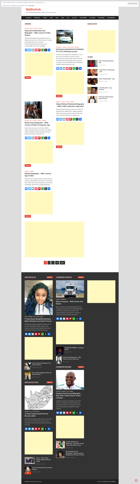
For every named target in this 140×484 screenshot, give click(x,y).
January (28, 17)
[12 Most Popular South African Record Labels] (39, 410)
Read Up (28, 77)
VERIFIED (40, 28)
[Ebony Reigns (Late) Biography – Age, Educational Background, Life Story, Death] (60, 451)
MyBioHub (33, 9)
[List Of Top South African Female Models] (28, 467)
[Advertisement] (39, 64)
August (74, 17)
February (37, 17)
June (62, 17)
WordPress (106, 481)
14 (57, 262)
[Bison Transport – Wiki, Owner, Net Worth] (70, 298)
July (68, 17)
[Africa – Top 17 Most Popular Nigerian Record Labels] (30, 458)
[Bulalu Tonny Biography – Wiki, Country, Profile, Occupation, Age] (39, 110)
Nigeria (36, 28)
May (57, 17)
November (101, 17)
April (51, 17)
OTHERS (34, 120)
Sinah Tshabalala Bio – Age (107, 78)
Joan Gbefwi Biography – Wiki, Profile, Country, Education (72, 358)
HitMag (113, 481)
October (92, 17)
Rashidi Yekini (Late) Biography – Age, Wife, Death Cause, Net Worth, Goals (75, 443)
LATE (67, 391)
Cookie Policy (32, 5)
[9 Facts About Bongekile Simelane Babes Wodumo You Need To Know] (39, 315)
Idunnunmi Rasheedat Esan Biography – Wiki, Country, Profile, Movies (38, 33)
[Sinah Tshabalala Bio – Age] (92, 79)
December (110, 17)
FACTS (26, 316)
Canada (58, 299)
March (45, 17)
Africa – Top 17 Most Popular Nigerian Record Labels (43, 459)
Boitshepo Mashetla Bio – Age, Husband (106, 97)
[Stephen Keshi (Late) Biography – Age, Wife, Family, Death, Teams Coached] (70, 390)
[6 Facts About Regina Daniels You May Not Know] (28, 373)
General (27, 28)
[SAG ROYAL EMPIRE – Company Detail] (60, 348)
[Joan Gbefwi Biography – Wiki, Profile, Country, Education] (58, 357)
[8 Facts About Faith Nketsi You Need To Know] (28, 363)
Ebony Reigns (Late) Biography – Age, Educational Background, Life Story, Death (75, 453)
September (83, 17)
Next (62, 262)
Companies (58, 47)
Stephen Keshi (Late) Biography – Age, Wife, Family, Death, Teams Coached (69, 395)
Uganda (39, 120)
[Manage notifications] (136, 480)
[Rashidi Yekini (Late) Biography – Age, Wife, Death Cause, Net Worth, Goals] (60, 442)
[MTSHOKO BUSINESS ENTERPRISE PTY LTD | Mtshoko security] (70, 37)
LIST (31, 411)
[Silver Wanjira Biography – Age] (92, 61)
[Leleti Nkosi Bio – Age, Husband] (92, 88)
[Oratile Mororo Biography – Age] (92, 70)
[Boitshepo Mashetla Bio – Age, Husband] (92, 97)
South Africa (70, 47)
